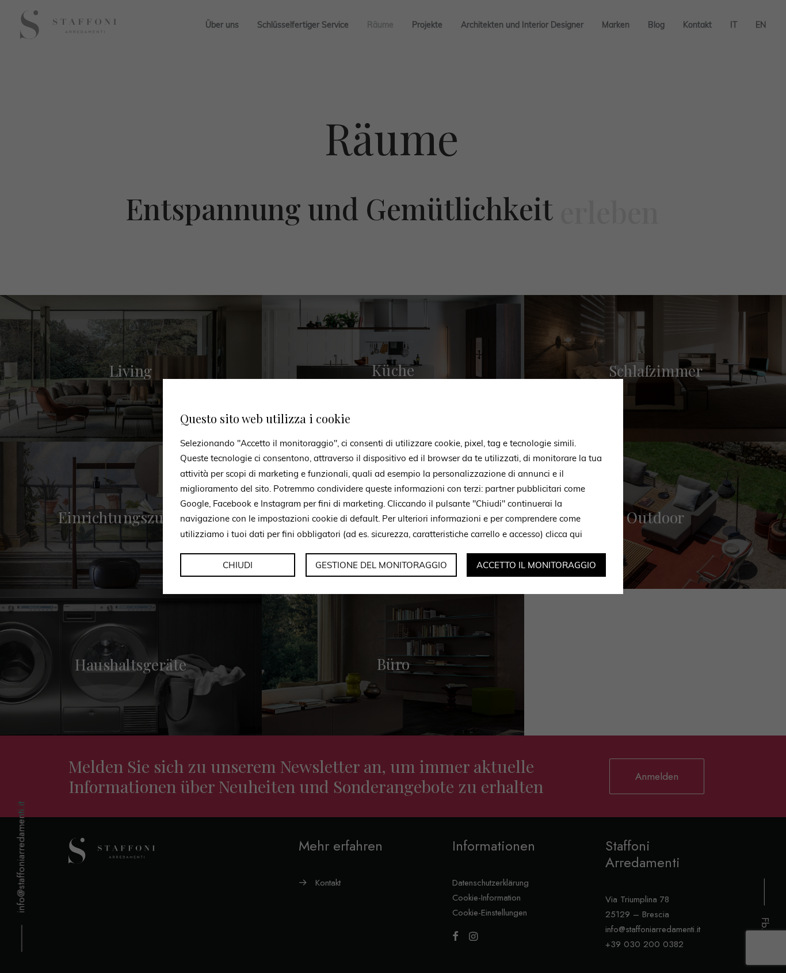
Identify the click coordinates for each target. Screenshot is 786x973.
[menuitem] (733, 24)
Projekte (427, 25)
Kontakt (697, 25)
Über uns (222, 25)
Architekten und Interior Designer (522, 25)
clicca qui (563, 533)
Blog (656, 25)
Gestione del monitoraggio (381, 565)
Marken (615, 25)
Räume (380, 25)
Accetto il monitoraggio (536, 565)
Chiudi (238, 565)
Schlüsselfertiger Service (303, 25)
